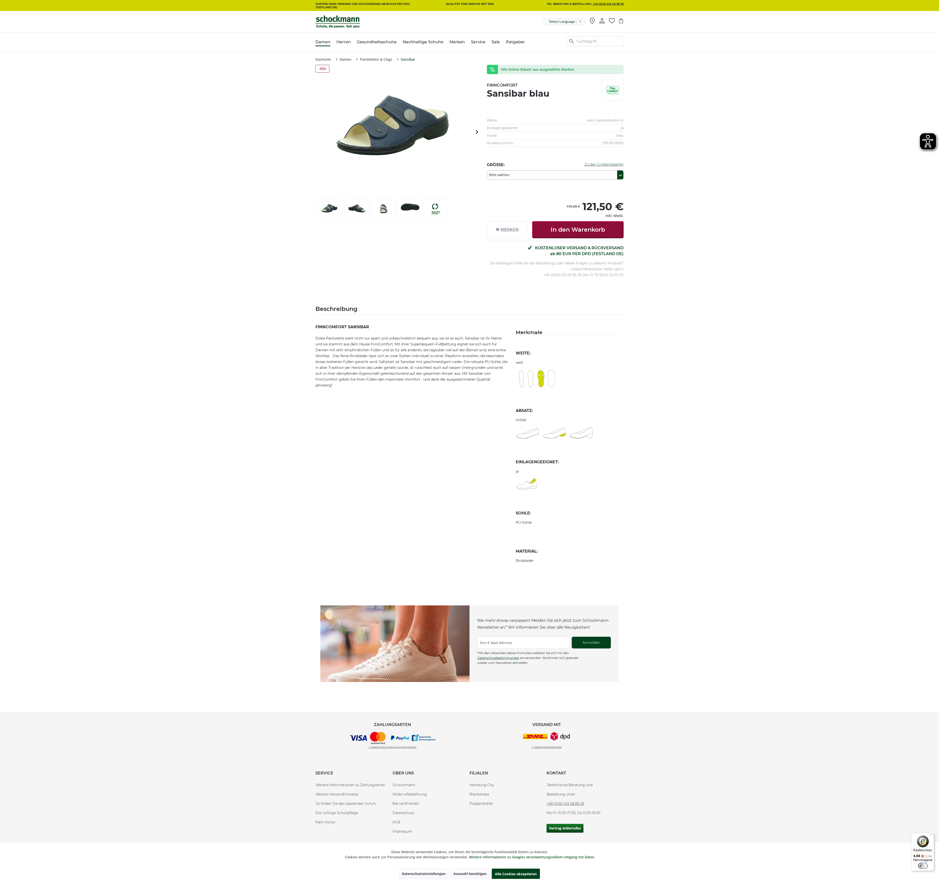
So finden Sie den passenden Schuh (345, 803)
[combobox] (555, 175)
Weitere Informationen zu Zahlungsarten (350, 785)
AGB (396, 822)
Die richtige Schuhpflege (336, 813)
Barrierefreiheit (405, 803)
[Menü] (931, 836)
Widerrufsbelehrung (409, 794)
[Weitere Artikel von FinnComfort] (613, 90)
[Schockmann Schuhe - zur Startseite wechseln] (337, 22)
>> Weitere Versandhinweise (547, 747)
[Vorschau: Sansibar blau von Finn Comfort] (330, 209)
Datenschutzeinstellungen (424, 873)
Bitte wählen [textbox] (499, 174)
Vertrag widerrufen (565, 828)
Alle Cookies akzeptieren (516, 874)
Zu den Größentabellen (604, 164)
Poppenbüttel (481, 803)
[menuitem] (592, 22)
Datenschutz (403, 813)
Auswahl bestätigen (470, 873)
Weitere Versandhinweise (336, 794)
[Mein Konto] (602, 21)
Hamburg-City (482, 785)
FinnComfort (502, 85)
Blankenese (479, 794)
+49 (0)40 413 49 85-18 (608, 4)
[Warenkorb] (621, 21)
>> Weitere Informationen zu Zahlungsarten (392, 747)
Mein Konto (325, 822)
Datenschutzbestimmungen (498, 658)
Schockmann (403, 785)
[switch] (923, 866)
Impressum (402, 831)
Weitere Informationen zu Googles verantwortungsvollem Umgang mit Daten (531, 857)
